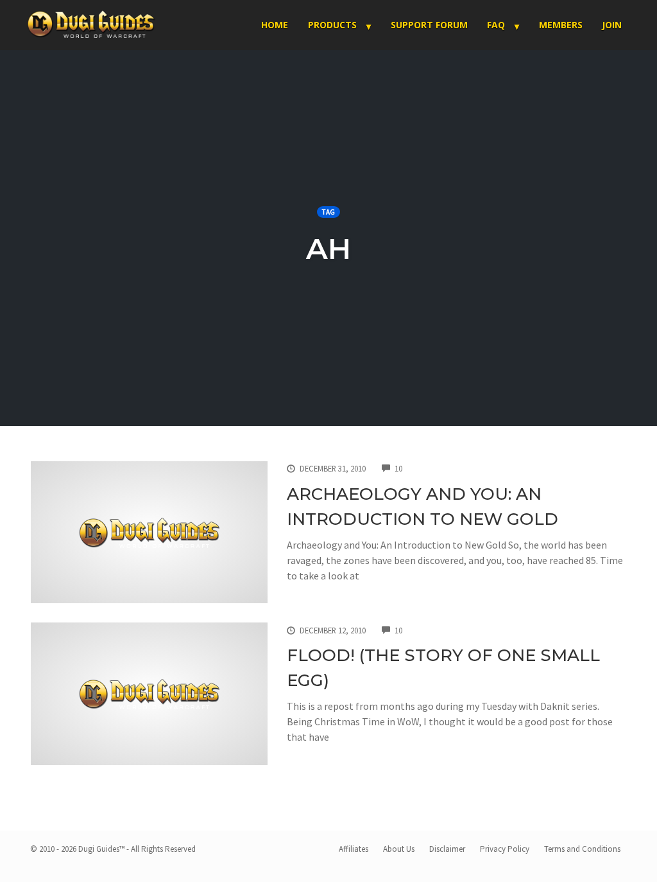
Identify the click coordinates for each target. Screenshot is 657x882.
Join (612, 25)
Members (561, 25)
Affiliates (353, 848)
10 (398, 468)
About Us (398, 848)
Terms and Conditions (582, 848)
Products (332, 25)
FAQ (496, 25)
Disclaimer (447, 848)
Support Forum (429, 25)
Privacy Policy (504, 848)
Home (274, 25)
